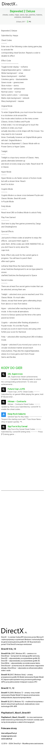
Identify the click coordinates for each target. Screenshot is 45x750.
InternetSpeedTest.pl (9, 733)
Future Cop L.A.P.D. (16, 389)
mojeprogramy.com (8, 736)
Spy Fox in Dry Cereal (17, 426)
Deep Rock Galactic (17, 414)
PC (30, 22)
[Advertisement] (22, 462)
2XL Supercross (15, 374)
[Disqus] (22, 524)
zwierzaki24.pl (6, 739)
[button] (42, 4)
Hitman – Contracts (17, 401)
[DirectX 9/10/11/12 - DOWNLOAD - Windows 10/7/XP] (9, 4)
